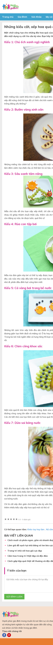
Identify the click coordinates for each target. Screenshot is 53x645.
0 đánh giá (24, 519)
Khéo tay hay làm (35, 529)
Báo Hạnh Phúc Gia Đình (27, 6)
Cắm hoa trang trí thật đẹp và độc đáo (27, 556)
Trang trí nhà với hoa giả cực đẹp (24, 550)
